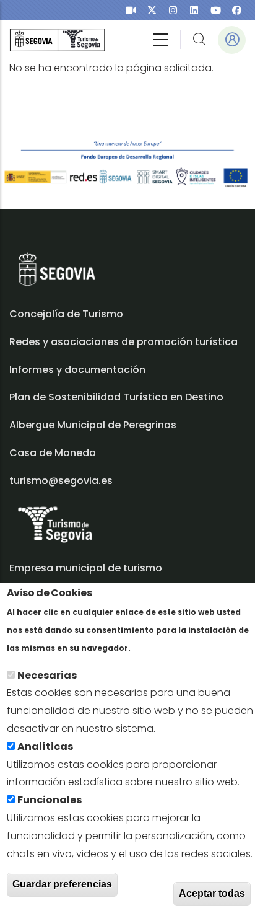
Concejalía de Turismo (66, 314)
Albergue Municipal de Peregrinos (92, 425)
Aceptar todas (212, 893)
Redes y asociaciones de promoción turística (123, 342)
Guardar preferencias (62, 884)
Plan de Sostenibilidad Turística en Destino (116, 397)
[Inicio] (57, 39)
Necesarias (47, 675)
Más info (154, 647)
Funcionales (49, 800)
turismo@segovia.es (61, 480)
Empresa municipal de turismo (85, 568)
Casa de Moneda (52, 453)
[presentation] (131, 10)
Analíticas (45, 746)
